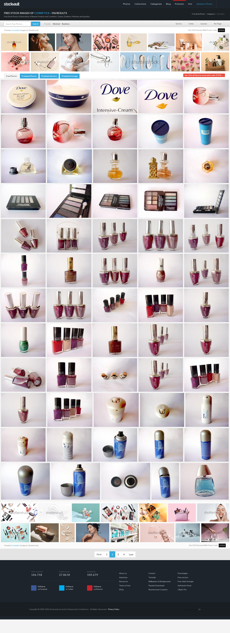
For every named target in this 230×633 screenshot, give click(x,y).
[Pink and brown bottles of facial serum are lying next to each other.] (45, 533)
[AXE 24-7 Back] (69, 445)
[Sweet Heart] (206, 96)
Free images (183, 573)
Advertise (123, 577)
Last (131, 554)
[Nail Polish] (23, 236)
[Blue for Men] (160, 131)
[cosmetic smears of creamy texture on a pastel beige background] (67, 533)
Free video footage (185, 581)
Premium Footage (70, 76)
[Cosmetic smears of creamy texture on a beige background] (133, 42)
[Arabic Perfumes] (115, 166)
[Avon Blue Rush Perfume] (204, 481)
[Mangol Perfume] (23, 166)
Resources (123, 581)
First (99, 554)
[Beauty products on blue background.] (15, 533)
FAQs (121, 589)
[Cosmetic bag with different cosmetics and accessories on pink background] (182, 513)
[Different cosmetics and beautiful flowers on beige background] (185, 62)
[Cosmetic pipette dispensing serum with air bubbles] (105, 62)
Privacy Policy (113, 609)
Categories (211, 14)
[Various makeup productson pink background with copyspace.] (15, 62)
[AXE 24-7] (116, 410)
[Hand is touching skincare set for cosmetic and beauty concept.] (215, 533)
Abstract (56, 24)
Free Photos (11, 76)
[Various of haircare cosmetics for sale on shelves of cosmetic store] (125, 533)
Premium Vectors (49, 76)
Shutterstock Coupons (158, 589)
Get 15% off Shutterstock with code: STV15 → (204, 75)
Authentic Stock (184, 585)
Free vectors (183, 577)
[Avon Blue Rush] (115, 445)
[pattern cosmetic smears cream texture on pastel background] (145, 63)
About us (123, 573)
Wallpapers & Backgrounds (159, 581)
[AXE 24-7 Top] (162, 410)
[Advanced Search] (221, 3)
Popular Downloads (156, 585)
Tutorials (152, 577)
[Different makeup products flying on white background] (19, 513)
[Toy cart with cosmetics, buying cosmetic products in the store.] (86, 513)
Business (66, 24)
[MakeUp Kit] (23, 201)
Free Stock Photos (198, 14)
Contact (151, 573)
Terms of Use (124, 585)
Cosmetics (16, 30)
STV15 (221, 30)
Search (35, 24)
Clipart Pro (182, 589)
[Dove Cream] (23, 96)
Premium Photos (29, 76)
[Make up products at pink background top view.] (106, 42)
